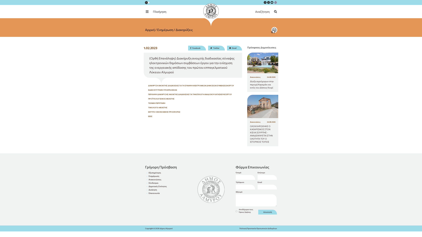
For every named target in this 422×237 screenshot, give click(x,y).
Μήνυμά (239, 192)
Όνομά (238, 172)
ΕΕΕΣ (150, 116)
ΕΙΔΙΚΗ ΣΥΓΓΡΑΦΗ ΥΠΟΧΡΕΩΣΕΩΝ (162, 90)
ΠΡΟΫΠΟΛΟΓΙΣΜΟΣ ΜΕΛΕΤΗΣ (161, 99)
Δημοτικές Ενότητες (158, 186)
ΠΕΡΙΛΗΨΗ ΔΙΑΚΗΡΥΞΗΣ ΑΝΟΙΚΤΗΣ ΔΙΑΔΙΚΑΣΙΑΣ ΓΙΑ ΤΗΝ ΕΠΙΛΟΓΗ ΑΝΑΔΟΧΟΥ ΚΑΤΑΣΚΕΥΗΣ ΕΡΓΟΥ (190, 94)
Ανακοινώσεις (155, 179)
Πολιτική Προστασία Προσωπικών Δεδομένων (258, 228)
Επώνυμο (261, 172)
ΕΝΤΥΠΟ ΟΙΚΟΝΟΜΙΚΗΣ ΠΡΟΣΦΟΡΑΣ (164, 112)
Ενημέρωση (165, 30)
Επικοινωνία (154, 193)
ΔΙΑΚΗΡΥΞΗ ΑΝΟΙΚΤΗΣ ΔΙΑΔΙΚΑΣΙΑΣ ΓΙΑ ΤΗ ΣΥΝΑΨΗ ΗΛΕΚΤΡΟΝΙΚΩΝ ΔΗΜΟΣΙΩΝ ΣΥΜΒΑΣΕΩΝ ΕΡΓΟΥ (191, 85)
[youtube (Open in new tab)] (272, 2)
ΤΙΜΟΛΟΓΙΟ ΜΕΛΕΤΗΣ (157, 107)
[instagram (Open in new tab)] (268, 2)
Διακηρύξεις (184, 30)
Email (260, 182)
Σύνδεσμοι (153, 183)
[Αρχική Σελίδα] (211, 11)
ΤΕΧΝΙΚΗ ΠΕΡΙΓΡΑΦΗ (156, 103)
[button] (158, 11)
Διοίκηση (153, 190)
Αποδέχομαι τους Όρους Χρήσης (246, 210)
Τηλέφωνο (240, 182)
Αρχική (150, 30)
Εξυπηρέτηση (155, 172)
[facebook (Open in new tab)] (265, 2)
